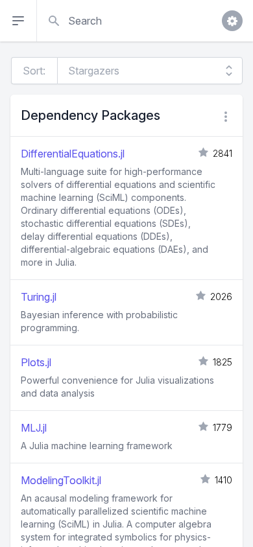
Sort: (34, 70)
